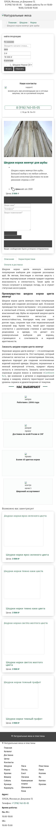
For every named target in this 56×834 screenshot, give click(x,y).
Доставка (8, 755)
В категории (8, 61)
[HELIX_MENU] (53, 24)
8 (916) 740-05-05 (28, 107)
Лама (41, 769)
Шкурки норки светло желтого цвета (24, 663)
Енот (23, 773)
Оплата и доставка (13, 264)
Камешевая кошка (27, 782)
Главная (8, 748)
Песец (24, 769)
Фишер (7, 777)
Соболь (7, 780)
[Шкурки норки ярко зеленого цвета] (23, 531)
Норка (7, 769)
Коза (23, 791)
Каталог (8, 751)
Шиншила (26, 787)
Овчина (25, 777)
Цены (6, 758)
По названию (9, 42)
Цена (6, 49)
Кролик (7, 773)
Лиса (23, 766)
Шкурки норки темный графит (24, 718)
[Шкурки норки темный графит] (21, 695)
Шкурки (8, 766)
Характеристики (26, 259)
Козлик (42, 773)
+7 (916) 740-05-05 (20, 803)
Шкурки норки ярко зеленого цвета (27, 554)
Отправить (10, 233)
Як (40, 777)
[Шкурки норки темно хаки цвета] (22, 585)
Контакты (9, 762)
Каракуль (8, 788)
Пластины (44, 766)
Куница (7, 784)
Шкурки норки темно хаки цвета (25, 608)
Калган (42, 780)
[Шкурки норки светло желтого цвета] (24, 639)
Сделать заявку (12, 237)
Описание (9, 259)
